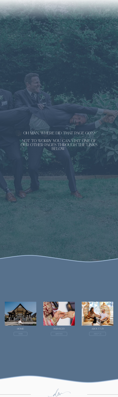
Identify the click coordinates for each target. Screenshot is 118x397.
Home (20, 334)
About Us (97, 334)
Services (58, 334)
